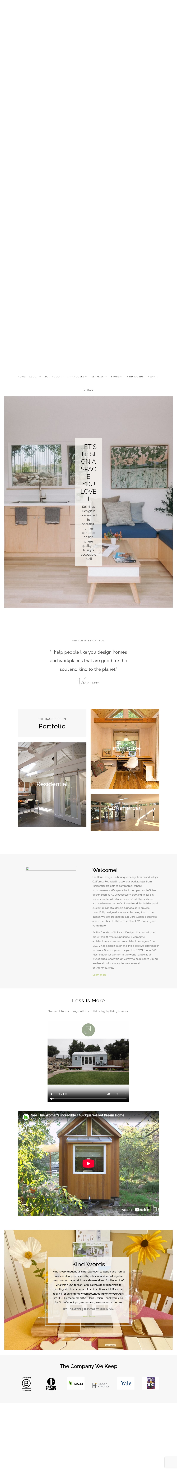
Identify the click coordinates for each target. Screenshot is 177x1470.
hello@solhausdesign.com (38, 1437)
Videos (88, 390)
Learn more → (101, 974)
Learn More (88, 1316)
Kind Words (135, 377)
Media (151, 377)
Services (98, 377)
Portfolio (52, 377)
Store (115, 377)
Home (21, 377)
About (33, 377)
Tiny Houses (75, 377)
